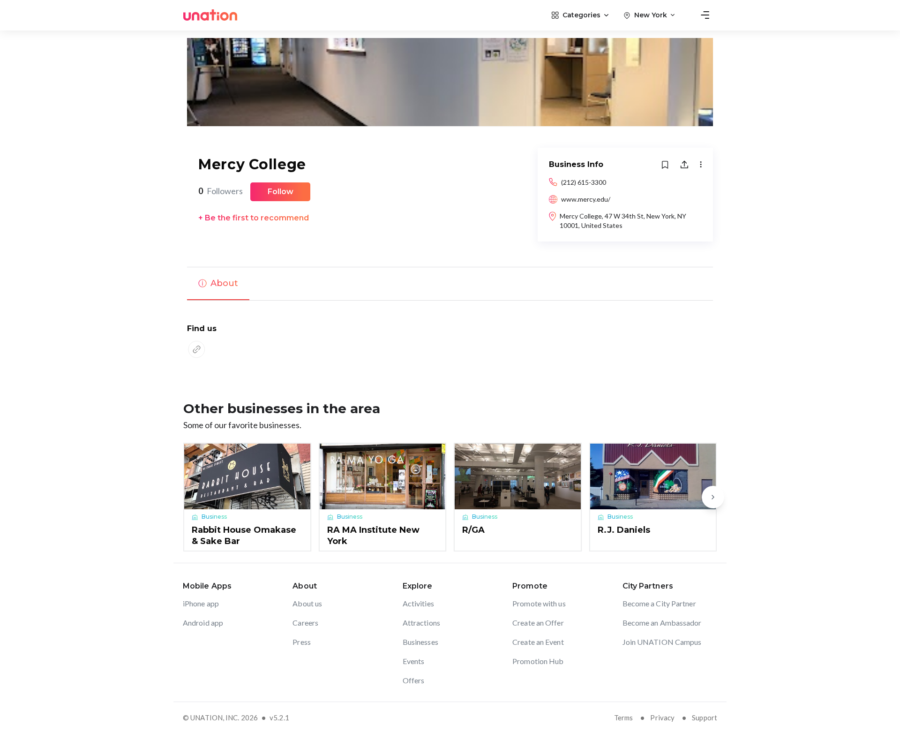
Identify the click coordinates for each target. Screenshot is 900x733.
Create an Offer (538, 622)
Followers (220, 191)
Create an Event (538, 641)
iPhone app (201, 603)
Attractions (421, 622)
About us (307, 603)
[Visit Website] (196, 349)
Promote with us (539, 603)
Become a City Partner (659, 603)
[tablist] (450, 283)
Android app (203, 622)
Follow (280, 191)
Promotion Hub (537, 661)
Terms (623, 717)
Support (704, 717)
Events (414, 661)
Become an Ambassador (662, 622)
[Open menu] (705, 15)
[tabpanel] (450, 342)
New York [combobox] (650, 15)
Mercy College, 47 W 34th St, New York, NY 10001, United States (623, 220)
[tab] (218, 283)
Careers (305, 622)
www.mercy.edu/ (585, 199)
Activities (418, 603)
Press (301, 641)
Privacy (662, 717)
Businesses (420, 641)
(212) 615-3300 (583, 182)
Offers (414, 680)
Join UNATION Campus (662, 641)
